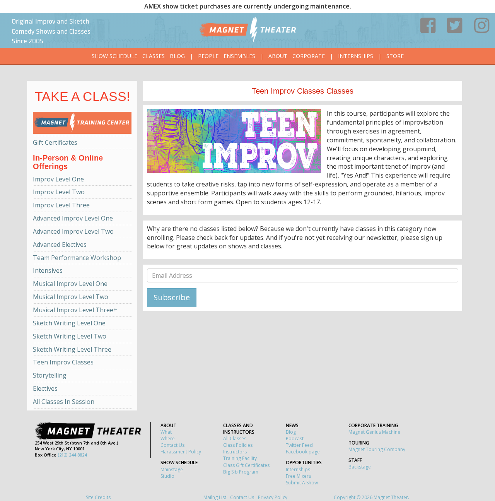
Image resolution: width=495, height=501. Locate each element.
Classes (153, 56)
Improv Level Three (61, 205)
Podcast (295, 438)
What (166, 432)
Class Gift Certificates (246, 465)
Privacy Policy (272, 497)
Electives (45, 388)
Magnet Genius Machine (374, 432)
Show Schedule (114, 56)
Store (395, 56)
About (277, 56)
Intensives (48, 270)
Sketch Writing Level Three (72, 349)
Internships (355, 56)
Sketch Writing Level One (69, 323)
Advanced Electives (60, 244)
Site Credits (98, 497)
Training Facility (240, 458)
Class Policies (238, 445)
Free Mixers (298, 476)
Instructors (235, 451)
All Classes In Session (63, 401)
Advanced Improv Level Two (73, 231)
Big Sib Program (240, 472)
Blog (177, 56)
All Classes (234, 438)
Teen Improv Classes (63, 362)
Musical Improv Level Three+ (75, 310)
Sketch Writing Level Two (69, 336)
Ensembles (239, 56)
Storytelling (50, 375)
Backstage (359, 466)
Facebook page (303, 451)
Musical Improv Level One (70, 283)
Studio (167, 476)
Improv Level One (58, 179)
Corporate (308, 56)
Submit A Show (302, 482)
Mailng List (214, 497)
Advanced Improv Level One (73, 218)
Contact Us (172, 445)
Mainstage (171, 469)
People (208, 56)
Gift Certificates (55, 142)
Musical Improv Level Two (70, 296)
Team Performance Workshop (77, 257)
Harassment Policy (180, 451)
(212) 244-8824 (72, 455)
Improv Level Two (59, 192)
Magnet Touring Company (376, 449)
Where (167, 438)
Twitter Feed (299, 445)
